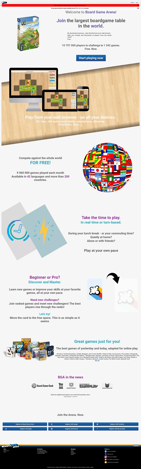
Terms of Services (82, 467)
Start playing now (91, 58)
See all (97, 361)
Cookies (92, 467)
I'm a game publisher (41, 450)
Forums (72, 454)
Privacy (88, 467)
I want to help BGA (41, 453)
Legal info (69, 467)
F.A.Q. (5, 452)
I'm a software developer (42, 452)
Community (73, 453)
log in (137, 2)
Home (72, 450)
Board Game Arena (51, 467)
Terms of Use (75, 467)
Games (72, 452)
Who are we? (6, 450)
